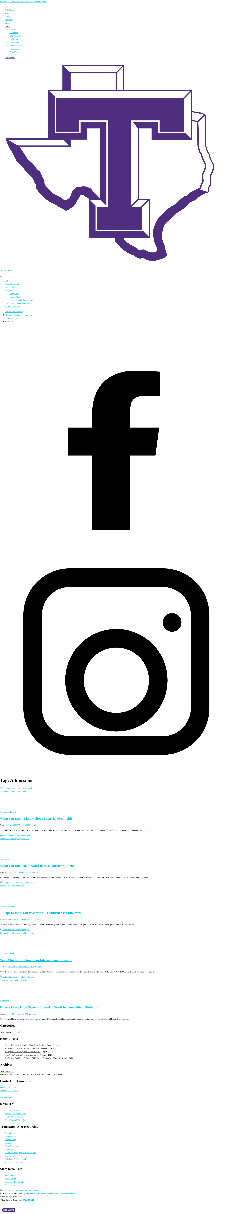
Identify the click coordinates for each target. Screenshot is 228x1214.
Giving (7, 23)
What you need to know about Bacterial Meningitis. (36, 818)
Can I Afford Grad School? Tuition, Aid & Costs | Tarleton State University (33, 1058)
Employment (9, 1149)
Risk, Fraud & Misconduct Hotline (18, 1159)
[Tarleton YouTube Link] (29, 1200)
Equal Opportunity (12, 1146)
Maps (7, 13)
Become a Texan (6, 270)
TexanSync (14, 52)
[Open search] (6, 7)
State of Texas (10, 1175)
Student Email (15, 49)
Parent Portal (14, 42)
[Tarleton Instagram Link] (31, 1200)
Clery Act (8, 1143)
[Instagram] (116, 773)
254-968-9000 (5, 1097)
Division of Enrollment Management (33, 2)
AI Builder (14, 33)
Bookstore (8, 20)
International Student (8, 906)
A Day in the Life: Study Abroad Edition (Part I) (23, 1052)
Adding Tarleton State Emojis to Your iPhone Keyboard (26, 1045)
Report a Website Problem (64, 1193)
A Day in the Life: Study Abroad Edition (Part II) (23, 1048)
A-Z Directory (10, 10)
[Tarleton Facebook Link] (24, 1200)
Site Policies (31, 1193)
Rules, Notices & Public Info (15, 1120)
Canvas (12, 29)
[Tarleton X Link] (26, 1200)
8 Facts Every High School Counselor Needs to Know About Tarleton (48, 1007)
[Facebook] (116, 548)
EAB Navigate (15, 36)
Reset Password (15, 46)
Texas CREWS (10, 1179)
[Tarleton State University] (114, 265)
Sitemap (49, 1193)
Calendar (8, 16)
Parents (13, 812)
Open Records (10, 1156)
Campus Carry (10, 1136)
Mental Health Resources (14, 1117)
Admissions (4, 812)
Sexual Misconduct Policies (15, 1162)
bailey (35, 825)
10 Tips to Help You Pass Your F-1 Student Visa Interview (40, 913)
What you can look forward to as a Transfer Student (37, 865)
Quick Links (10, 57)
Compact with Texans (13, 1110)
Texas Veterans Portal (13, 1185)
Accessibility (41, 1193)
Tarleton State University (9, 2)
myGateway (14, 39)
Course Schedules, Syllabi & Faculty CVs (20, 1153)
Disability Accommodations (15, 1114)
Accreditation (10, 1133)
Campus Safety (10, 1140)
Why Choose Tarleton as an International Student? (36, 960)
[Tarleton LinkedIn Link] (33, 1200)
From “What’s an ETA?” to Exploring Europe (22, 1055)
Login (7, 26)
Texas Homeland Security (14, 1182)
